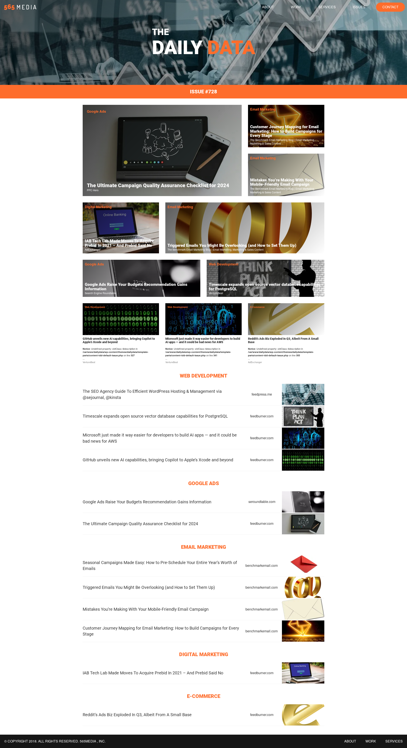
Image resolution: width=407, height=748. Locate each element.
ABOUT (268, 6)
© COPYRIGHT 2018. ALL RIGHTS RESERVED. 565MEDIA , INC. (55, 741)
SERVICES (327, 6)
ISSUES (359, 6)
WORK (296, 6)
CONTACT (390, 6)
